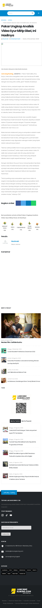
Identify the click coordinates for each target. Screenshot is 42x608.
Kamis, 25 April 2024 (6, 340)
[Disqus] (21, 280)
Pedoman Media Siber (15, 601)
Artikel (10, 20)
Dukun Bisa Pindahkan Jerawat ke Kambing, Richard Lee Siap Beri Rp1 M (23, 362)
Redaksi (4, 601)
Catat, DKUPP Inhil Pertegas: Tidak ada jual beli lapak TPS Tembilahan (22, 431)
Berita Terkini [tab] (15, 421)
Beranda (3, 20)
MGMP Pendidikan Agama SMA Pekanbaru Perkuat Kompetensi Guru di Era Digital (22, 454)
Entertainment (15, 39)
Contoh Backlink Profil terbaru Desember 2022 (21, 352)
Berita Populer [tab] (27, 421)
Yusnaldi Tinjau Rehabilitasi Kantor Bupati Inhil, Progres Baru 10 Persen (22, 443)
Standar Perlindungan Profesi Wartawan (27, 603)
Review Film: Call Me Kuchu (11, 342)
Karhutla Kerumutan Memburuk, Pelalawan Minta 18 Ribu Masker (23, 466)
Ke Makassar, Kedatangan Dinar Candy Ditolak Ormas (24, 381)
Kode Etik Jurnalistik (29, 601)
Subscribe (5, 534)
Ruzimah (5, 39)
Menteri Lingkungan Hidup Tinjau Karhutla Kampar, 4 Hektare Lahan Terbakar (24, 478)
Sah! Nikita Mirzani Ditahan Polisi (17, 372)
